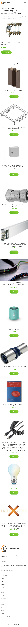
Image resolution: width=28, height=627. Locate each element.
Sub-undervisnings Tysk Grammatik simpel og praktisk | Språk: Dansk (14, 405)
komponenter (4, 587)
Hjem (2, 15)
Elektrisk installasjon (17, 42)
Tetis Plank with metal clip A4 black (14, 90)
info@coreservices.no (7, 570)
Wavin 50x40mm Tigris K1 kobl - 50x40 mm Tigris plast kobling (14, 367)
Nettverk (3, 595)
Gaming (3, 584)
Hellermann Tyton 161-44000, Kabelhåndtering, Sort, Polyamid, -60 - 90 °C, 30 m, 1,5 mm (14, 284)
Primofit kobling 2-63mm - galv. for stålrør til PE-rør (14, 205)
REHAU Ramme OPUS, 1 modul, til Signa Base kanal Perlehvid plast (14, 127)
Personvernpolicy (5, 616)
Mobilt (2, 592)
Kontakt (3, 610)
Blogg (2, 608)
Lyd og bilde (4, 589)
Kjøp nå (6, 52)
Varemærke (4, 598)
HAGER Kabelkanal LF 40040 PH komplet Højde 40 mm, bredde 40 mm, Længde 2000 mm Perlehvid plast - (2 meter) (14, 244)
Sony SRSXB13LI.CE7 (14, 329)
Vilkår (2, 613)
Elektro (9, 42)
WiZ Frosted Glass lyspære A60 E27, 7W (14, 487)
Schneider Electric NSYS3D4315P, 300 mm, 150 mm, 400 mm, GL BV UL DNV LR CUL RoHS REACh (14, 166)
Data (2, 578)
